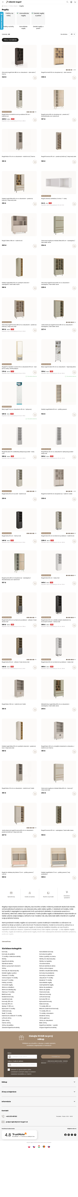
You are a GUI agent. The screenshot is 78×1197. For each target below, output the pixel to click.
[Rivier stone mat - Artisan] (7, 545)
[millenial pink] (4, 881)
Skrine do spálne (44, 990)
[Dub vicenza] (43, 81)
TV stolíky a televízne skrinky (11, 956)
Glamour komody (45, 994)
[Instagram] (69, 1135)
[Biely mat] (2, 461)
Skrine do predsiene (45, 987)
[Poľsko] (29, 1146)
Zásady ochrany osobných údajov (55, 1061)
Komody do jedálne (8, 954)
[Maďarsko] (39, 1146)
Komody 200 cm (7, 1001)
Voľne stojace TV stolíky (10, 978)
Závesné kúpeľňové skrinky (11, 1027)
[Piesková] (43, 123)
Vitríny (4, 968)
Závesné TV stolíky (8, 975)
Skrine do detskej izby (9, 990)
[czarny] (6, 503)
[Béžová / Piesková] (41, 165)
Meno (9, 1053)
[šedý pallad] (2, 881)
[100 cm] (4, 165)
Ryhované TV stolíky (8, 1009)
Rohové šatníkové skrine (47, 966)
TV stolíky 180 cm (45, 1006)
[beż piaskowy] (2, 334)
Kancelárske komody (46, 952)
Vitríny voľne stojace (46, 968)
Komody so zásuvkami (46, 975)
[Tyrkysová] (2, 418)
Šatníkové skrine (7, 963)
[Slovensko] (49, 1146)
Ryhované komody (45, 1001)
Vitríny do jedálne (7, 1025)
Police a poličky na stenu (47, 956)
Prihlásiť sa (56, 1056)
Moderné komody (8, 997)
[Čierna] (6, 545)
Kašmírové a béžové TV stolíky (12, 1016)
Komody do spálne (45, 954)
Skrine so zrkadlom (8, 987)
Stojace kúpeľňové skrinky (48, 1027)
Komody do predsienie (46, 973)
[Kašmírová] (41, 81)
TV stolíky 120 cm (45, 1011)
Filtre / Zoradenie (10, 40)
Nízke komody (44, 1004)
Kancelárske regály (45, 982)
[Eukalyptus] (41, 123)
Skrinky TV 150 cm (8, 1006)
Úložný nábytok (13, 6)
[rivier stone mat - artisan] (7, 503)
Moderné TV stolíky (45, 980)
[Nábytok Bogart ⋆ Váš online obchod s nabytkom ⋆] (13, 2)
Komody (4, 952)
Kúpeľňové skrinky (8, 961)
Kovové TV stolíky (7, 980)
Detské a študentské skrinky (48, 971)
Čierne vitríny (6, 1023)
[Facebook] (65, 1135)
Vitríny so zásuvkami (46, 1020)
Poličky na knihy (7, 982)
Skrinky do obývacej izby (47, 959)
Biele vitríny (43, 1023)
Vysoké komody (7, 999)
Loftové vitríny (6, 1018)
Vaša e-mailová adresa (15, 1061)
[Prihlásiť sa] (71, 2)
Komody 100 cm (7, 1004)
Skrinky (4, 959)
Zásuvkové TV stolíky (46, 978)
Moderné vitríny (44, 1016)
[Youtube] (72, 1135)
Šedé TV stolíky (7, 1013)
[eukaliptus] (4, 334)
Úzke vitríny (5, 1020)
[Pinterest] (75, 1135)
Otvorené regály (7, 985)
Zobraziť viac (6, 941)
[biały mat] (4, 503)
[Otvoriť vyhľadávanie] (67, 2)
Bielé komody (6, 994)
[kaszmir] (2, 123)
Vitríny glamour (44, 1018)
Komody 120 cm (44, 999)
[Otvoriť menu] (3, 2)
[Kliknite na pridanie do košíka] (35, 78)
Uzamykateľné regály (46, 985)
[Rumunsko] (44, 1146)
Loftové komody (44, 997)
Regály (21, 6)
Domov (6, 6)
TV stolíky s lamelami (46, 1013)
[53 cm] (2, 165)
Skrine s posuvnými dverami (11, 966)
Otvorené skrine (44, 963)
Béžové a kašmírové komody (48, 1009)
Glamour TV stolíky (8, 992)
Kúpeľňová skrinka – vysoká (48, 1025)
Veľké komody (6, 1011)
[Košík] (75, 2)
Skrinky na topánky (45, 961)
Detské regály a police (9, 973)
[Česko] (34, 1146)
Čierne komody (44, 992)
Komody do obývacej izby (10, 971)
